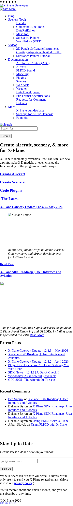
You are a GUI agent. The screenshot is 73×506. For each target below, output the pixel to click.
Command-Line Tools (30, 26)
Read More (7, 264)
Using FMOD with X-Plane (51, 421)
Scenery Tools (17, 19)
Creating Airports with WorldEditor (38, 52)
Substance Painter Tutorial (33, 56)
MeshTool (22, 34)
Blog (11, 16)
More (11, 106)
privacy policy (23, 483)
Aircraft (21, 66)
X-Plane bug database (30, 110)
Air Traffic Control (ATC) (32, 63)
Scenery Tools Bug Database (34, 114)
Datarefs (21, 103)
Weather (21, 88)
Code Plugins (11, 190)
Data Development (28, 92)
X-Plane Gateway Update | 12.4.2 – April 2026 (38, 361)
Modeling (22, 74)
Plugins (21, 77)
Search (6, 136)
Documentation (18, 59)
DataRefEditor (25, 30)
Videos (12, 45)
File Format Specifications (33, 96)
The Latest (10, 199)
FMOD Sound (25, 70)
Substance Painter (27, 37)
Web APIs (22, 85)
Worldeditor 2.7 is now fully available (32, 376)
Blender (21, 23)
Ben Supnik (15, 399)
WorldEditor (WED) (29, 41)
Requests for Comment (31, 99)
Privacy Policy (8, 502)
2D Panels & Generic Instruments (37, 48)
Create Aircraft (12, 174)
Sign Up (6, 468)
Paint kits (22, 117)
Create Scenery (12, 182)
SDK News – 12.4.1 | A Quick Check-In (34, 372)
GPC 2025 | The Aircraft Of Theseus (31, 379)
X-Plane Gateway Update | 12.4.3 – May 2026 (31, 207)
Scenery (21, 81)
